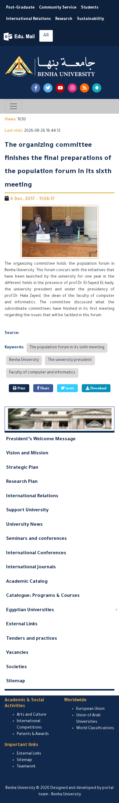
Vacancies (17, 653)
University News (24, 525)
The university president (70, 360)
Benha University (24, 360)
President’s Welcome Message (41, 439)
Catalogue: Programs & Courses (43, 596)
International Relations (28, 19)
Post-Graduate (20, 8)
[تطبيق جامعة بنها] (96, 88)
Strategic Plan (22, 468)
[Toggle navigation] (13, 106)
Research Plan (22, 482)
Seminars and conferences (36, 539)
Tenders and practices (31, 639)
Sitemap (15, 681)
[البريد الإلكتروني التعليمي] (19, 36)
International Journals (31, 567)
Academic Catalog (27, 582)
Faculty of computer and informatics (42, 373)
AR (46, 35)
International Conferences (36, 553)
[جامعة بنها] (51, 66)
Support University (27, 510)
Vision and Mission (27, 453)
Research (63, 19)
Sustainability (90, 19)
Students (89, 8)
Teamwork (26, 767)
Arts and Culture (31, 715)
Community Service (57, 8)
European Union (90, 709)
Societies (16, 667)
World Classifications (95, 728)
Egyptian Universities (30, 610)
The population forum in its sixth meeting (67, 348)
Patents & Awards (33, 734)
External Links (22, 624)
